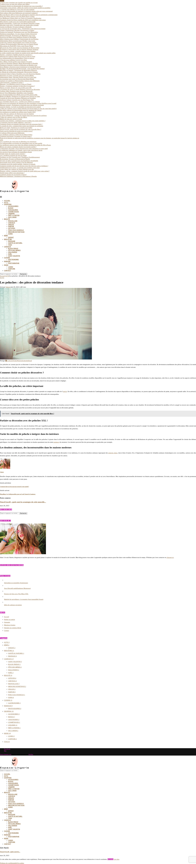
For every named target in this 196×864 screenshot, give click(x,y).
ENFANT (11, 237)
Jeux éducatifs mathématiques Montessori (17, 588)
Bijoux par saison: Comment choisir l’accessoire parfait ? (18, 147)
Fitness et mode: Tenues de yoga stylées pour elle (15, 88)
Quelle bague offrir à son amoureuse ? (12, 173)
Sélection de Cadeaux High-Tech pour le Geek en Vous (17, 56)
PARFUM (11, 226)
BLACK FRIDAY (13, 248)
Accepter (110, 859)
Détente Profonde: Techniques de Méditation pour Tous (17, 35)
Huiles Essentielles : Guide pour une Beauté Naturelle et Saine (20, 23)
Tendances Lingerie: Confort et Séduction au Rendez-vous (18, 65)
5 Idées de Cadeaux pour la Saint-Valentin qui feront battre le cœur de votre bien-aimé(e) (28, 108)
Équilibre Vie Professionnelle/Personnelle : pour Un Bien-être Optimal (22, 68)
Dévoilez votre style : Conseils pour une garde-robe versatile (19, 25)
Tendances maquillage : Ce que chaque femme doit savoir (18, 34)
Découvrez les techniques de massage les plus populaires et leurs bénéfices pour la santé (28, 103)
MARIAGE (7, 261)
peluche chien (112, 453)
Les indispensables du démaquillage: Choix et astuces (17, 58)
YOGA (10, 245)
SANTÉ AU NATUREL (15, 243)
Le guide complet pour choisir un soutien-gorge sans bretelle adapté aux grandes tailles (28, 53)
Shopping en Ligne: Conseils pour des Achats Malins (17, 75)
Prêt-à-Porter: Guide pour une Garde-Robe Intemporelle (17, 21)
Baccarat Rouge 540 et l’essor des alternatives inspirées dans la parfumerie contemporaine (28, 15)
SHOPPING (7, 204)
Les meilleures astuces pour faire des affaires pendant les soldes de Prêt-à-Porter (25, 145)
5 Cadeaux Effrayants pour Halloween (12, 133)
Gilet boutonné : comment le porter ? (11, 82)
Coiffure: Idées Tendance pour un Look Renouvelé (16, 91)
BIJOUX (10, 208)
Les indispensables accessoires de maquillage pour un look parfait (21, 143)
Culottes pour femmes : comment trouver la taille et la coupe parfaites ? (22, 121)
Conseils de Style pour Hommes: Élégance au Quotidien (18, 98)
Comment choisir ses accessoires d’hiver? (13, 174)
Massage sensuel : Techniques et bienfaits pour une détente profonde (22, 105)
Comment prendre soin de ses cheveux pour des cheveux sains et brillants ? (24, 166)
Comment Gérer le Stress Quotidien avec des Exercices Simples (20, 74)
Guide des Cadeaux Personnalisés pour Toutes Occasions (18, 42)
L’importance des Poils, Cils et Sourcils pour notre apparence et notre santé (24, 148)
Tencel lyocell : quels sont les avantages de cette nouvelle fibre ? (20, 129)
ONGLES (11, 224)
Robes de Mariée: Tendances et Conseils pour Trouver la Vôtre (20, 96)
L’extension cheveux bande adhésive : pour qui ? (15, 122)
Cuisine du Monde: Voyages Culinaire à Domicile (16, 27)
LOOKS (10, 267)
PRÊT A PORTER (13, 215)
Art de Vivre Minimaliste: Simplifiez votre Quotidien (16, 93)
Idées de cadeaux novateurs (13, 605)
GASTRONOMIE (13, 259)
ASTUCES (11, 228)
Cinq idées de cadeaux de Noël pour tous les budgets (17, 114)
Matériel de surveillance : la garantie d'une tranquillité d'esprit (23, 599)
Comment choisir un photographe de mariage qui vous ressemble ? (21, 6)
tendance (56, 442)
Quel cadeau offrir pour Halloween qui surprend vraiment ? (19, 13)
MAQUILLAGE (12, 221)
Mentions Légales (9, 625)
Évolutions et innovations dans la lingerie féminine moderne (19, 49)
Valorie (8, 287)
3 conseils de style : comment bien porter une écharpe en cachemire (21, 126)
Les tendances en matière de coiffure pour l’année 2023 (18, 112)
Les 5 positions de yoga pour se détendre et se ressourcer (18, 141)
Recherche (23, 274)
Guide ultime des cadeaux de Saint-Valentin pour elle (17, 169)
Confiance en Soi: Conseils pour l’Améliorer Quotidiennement (20, 157)
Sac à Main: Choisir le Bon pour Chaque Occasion (16, 61)
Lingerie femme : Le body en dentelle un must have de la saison (20, 107)
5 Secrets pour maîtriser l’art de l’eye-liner (13, 60)
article (65, 391)
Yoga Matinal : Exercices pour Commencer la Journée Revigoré (20, 67)
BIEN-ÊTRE (8, 239)
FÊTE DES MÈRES (14, 250)
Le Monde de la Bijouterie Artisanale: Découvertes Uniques (19, 72)
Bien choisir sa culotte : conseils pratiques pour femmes (17, 51)
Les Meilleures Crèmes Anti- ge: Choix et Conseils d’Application (20, 18)
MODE (6, 265)
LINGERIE (11, 213)
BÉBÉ (6, 236)
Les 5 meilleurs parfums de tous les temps (13, 155)
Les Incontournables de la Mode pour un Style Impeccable (18, 94)
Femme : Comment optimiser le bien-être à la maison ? (17, 86)
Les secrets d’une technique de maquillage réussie (16, 152)
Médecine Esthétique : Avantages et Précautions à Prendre (18, 176)
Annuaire (7, 622)
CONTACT (7, 270)
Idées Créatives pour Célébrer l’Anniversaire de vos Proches (19, 39)
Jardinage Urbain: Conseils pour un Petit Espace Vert (17, 100)
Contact (6, 630)
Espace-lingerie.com (5, 754)
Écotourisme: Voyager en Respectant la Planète (15, 159)
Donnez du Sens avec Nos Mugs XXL (16, 594)
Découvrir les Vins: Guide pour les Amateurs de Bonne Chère (19, 48)
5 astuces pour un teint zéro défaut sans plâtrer (15, 4)
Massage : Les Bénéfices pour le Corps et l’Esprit (15, 84)
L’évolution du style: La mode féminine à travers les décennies (20, 89)
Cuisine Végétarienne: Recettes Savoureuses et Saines (17, 30)
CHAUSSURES (13, 210)
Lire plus (116, 859)
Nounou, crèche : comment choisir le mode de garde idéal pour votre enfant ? (24, 171)
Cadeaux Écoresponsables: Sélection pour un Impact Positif (19, 44)
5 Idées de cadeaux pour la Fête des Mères (13, 117)
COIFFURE (11, 269)
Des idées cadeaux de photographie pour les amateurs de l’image (20, 110)
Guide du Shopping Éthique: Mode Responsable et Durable (19, 63)
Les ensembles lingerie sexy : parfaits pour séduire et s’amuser (20, 101)
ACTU (6, 202)
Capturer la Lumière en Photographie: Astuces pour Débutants (20, 81)
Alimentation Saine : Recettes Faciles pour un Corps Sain (18, 77)
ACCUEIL (7, 201)
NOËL (10, 254)
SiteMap (30, 754)
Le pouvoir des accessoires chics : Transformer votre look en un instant (22, 28)
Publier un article (9, 619)
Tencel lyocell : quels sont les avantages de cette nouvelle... (23, 502)
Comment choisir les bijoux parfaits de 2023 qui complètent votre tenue (23, 20)
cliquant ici (170, 557)
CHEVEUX (11, 223)
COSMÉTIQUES (13, 212)
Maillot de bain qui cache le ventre (11, 119)
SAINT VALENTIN (14, 256)
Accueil (2, 276)
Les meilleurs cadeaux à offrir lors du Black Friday (16, 134)
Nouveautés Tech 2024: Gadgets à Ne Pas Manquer (16, 162)
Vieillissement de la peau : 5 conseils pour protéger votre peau (20, 167)
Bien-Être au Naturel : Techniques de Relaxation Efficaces (18, 70)
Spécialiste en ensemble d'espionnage (16, 583)
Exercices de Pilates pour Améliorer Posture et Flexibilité (18, 37)
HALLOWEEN (12, 252)
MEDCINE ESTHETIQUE (16, 232)
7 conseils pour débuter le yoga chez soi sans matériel (17, 9)
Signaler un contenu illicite (12, 628)
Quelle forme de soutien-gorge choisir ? (12, 154)
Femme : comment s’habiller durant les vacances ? (16, 55)
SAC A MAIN (12, 217)
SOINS (10, 234)
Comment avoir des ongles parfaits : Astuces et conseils (17, 164)
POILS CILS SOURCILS (16, 230)
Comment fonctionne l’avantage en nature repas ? (16, 136)
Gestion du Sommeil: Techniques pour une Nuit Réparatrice (19, 32)
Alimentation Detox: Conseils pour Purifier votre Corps (17, 41)
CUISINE (7, 258)
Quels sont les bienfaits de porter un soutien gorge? (16, 131)
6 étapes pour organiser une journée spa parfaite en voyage (19, 2)
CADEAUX (7, 247)
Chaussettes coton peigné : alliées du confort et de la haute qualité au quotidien (25, 8)
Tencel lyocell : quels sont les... (10, 852)
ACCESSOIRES (13, 206)
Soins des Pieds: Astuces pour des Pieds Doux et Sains (17, 16)
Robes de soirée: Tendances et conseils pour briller (16, 127)
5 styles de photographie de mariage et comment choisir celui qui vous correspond (26, 11)
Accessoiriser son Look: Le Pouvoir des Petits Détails (17, 79)
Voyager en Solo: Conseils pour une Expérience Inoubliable (19, 160)
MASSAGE (11, 241)
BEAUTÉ (7, 219)
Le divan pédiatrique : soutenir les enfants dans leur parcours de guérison (23, 115)
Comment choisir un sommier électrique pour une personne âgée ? (21, 124)
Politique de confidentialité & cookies (12, 863)
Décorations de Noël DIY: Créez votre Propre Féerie (16, 46)
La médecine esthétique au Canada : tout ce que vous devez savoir (21, 150)
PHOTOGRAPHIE (13, 263)
